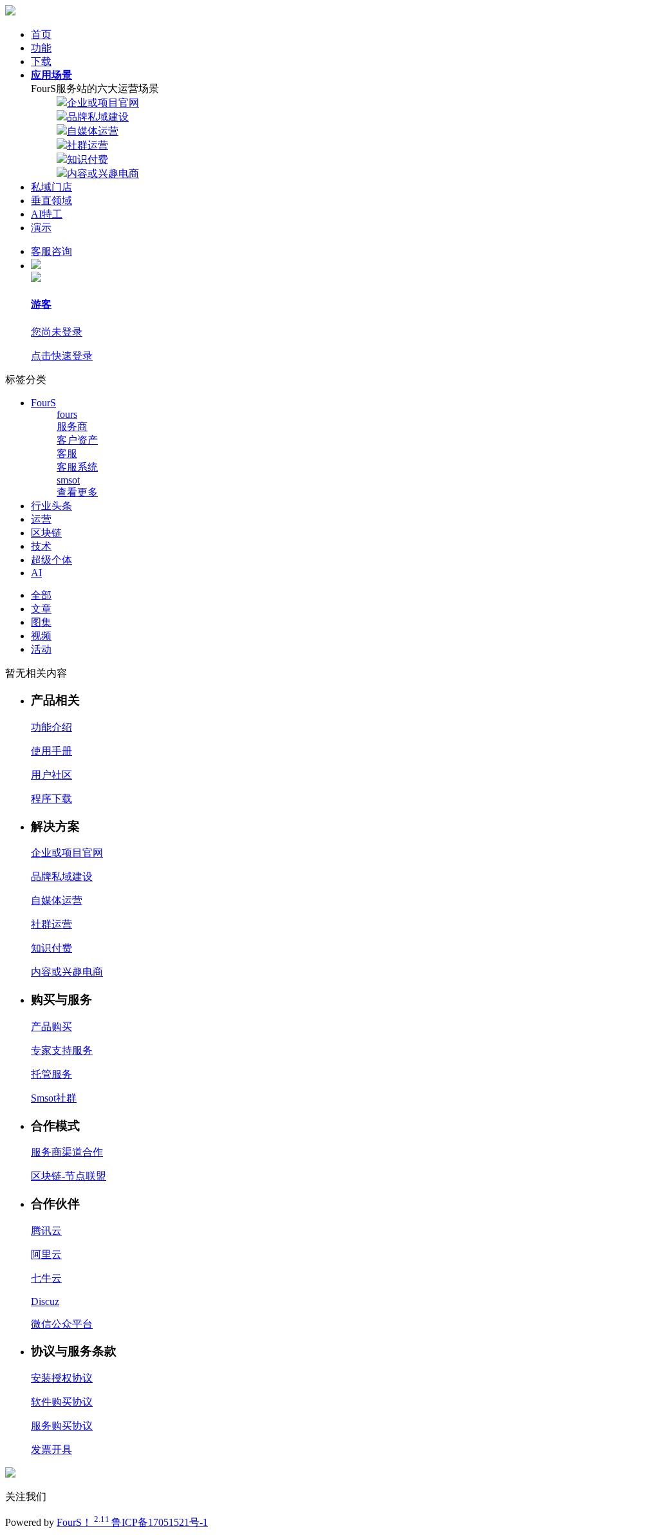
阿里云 (46, 1254)
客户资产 (77, 440)
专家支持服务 (62, 1050)
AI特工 (46, 214)
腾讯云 (46, 1230)
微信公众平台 (62, 1324)
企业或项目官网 (103, 102)
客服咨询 (51, 251)
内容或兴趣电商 (103, 173)
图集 (41, 622)
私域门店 (51, 187)
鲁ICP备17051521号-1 (159, 1522)
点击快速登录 (62, 355)
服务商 (72, 426)
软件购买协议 (62, 1401)
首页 (41, 34)
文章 (41, 608)
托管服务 (51, 1074)
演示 (41, 227)
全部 (41, 595)
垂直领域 (51, 200)
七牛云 (46, 1278)
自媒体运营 (92, 131)
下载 (41, 61)
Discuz (45, 1301)
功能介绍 (51, 727)
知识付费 (87, 159)
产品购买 (51, 1026)
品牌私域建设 (98, 116)
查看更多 (77, 492)
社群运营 (87, 145)
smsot (68, 479)
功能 (41, 47)
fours (67, 414)
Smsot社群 (54, 1098)
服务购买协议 (62, 1425)
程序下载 (51, 798)
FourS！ (84, 1522)
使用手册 (51, 751)
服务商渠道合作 (67, 1152)
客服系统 (77, 467)
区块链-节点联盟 (68, 1175)
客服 (67, 453)
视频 (41, 635)
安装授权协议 (62, 1378)
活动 (41, 649)
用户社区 (51, 774)
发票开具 (51, 1449)
